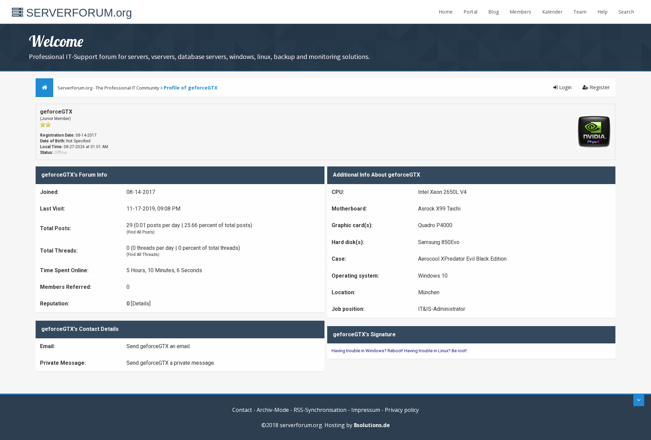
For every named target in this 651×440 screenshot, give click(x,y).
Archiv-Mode (273, 410)
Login (565, 87)
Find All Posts (140, 232)
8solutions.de (372, 425)
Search (626, 11)
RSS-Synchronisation (320, 410)
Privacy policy (402, 410)
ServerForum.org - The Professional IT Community (108, 88)
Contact (242, 410)
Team (580, 11)
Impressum (365, 410)
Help (602, 11)
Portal (470, 11)
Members (521, 11)
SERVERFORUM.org (77, 12)
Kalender (552, 11)
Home (446, 11)
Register (599, 87)
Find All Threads (143, 254)
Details (140, 303)
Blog (493, 11)
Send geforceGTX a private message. (170, 363)
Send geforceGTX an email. (158, 346)
